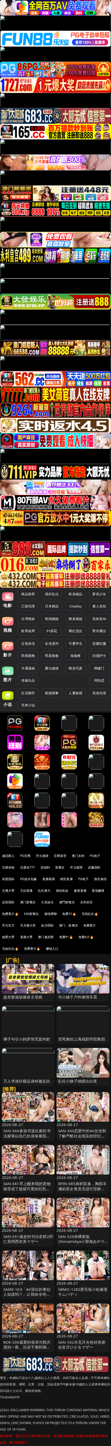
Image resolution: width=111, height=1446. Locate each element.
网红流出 (75, 631)
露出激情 (52, 668)
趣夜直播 (80, 890)
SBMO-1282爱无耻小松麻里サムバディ (83, 1292)
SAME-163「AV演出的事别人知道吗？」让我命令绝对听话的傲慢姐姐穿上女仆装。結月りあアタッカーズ (26, 1297)
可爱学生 (75, 643)
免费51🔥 (69, 914)
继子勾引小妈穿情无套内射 (26, 1039)
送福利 (45, 867)
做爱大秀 (8, 937)
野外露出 (99, 631)
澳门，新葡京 (68, 925)
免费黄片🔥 (32, 948)
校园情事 (52, 693)
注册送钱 (8, 867)
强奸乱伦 (52, 594)
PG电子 (95, 856)
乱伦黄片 (44, 890)
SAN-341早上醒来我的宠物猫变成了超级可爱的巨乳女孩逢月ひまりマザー (27, 1188)
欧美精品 (75, 594)
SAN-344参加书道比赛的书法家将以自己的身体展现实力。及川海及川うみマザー (27, 1135)
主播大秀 (8, 890)
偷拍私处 (62, 890)
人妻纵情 (75, 693)
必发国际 (8, 902)
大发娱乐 (47, 902)
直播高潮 (48, 879)
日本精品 (52, 606)
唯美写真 (75, 668)
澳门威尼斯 (46, 937)
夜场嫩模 (98, 890)
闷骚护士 (99, 655)
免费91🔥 (66, 937)
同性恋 (99, 680)
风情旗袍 (28, 655)
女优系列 (52, 643)
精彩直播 (66, 879)
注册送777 (27, 867)
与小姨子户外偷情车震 (77, 996)
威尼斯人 (8, 856)
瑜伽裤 (75, 655)
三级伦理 (28, 606)
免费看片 (89, 925)
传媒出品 (28, 680)
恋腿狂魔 (99, 643)
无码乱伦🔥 (90, 914)
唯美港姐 (75, 618)
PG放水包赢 (28, 879)
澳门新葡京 (28, 902)
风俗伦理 (99, 693)
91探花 (51, 631)
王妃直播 (26, 890)
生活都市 (28, 693)
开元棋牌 (42, 856)
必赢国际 (94, 867)
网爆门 (99, 668)
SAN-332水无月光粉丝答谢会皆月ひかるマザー (81, 1345)
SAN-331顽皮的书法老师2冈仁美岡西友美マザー (28, 1239)
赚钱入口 (52, 948)
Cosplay (75, 606)
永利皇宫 (86, 902)
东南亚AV (99, 618)
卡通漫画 (28, 668)
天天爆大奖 (28, 925)
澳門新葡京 (67, 902)
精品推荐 (28, 594)
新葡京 (60, 867)
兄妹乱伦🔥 (10, 948)
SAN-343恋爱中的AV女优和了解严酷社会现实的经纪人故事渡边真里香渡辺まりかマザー (82, 1138)
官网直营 (60, 856)
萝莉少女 (99, 594)
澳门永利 (78, 856)
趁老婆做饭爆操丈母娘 (23, 996)
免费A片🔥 (86, 937)
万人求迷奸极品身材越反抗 (26, 1081)
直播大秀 (26, 937)
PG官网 (25, 856)
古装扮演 (28, 643)
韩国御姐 (52, 618)
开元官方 (8, 925)
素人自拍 (99, 606)
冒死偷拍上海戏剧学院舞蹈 (81, 1039)
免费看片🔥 (10, 914)
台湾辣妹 (28, 618)
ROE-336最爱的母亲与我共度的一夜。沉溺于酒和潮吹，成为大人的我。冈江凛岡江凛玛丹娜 (27, 1350)
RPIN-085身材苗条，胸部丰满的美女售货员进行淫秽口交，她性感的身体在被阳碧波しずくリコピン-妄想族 (82, 1191)
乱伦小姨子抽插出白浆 (77, 1081)
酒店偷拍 (100, 879)
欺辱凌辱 (28, 631)
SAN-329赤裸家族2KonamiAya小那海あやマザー (81, 1241)
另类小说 (28, 705)
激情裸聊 (50, 914)
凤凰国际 (8, 879)
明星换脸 (52, 655)
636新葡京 (31, 914)
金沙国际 (47, 925)
